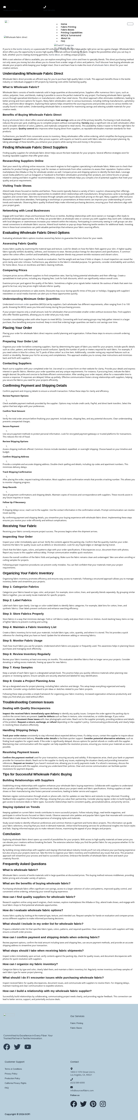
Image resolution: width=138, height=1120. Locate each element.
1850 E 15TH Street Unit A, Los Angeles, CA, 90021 (82, 1073)
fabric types (115, 92)
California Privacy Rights (15, 1083)
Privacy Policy (11, 1073)
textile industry (23, 49)
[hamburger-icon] (130, 24)
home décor (54, 54)
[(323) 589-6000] (45, 7)
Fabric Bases (67, 29)
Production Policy (12, 1078)
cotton (74, 59)
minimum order (21, 304)
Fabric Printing (68, 27)
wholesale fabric (101, 65)
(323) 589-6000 (49, 10)
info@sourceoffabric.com (12, 10)
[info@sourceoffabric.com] (4, 7)
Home (64, 24)
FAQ (7, 1088)
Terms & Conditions (13, 1069)
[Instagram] (130, 4)
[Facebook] (119, 4)
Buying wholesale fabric (14, 120)
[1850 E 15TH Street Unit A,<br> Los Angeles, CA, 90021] (71, 1068)
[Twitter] (83, 1104)
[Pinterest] (130, 12)
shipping (28, 391)
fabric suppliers (97, 191)
